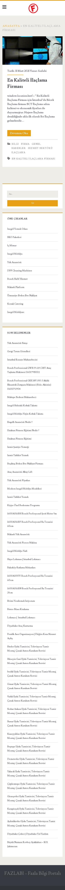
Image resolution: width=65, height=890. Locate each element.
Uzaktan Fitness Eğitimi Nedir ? (23, 430)
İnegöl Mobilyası (15, 312)
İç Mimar (11, 245)
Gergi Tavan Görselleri (18, 351)
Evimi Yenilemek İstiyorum (21, 601)
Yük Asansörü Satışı (17, 343)
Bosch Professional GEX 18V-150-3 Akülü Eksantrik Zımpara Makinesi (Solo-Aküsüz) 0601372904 (29, 384)
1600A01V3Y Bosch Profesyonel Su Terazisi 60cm (30, 578)
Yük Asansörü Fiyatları (18, 480)
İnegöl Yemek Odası (17, 229)
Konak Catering (15, 303)
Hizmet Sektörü (40, 148)
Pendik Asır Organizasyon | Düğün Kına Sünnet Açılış (31, 636)
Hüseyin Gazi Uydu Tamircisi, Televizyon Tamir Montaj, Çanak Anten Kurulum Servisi (31, 661)
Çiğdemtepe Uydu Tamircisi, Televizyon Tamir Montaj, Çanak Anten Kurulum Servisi (31, 786)
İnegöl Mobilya (14, 254)
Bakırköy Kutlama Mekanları (21, 567)
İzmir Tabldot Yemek (17, 455)
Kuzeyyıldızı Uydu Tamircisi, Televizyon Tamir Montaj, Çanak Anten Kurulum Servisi (31, 736)
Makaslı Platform (15, 287)
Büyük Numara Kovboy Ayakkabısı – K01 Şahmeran (27, 844)
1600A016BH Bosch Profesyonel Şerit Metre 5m (32, 513)
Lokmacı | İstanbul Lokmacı (21, 617)
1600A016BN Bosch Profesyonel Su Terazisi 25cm (30, 590)
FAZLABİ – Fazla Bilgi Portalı (32, 873)
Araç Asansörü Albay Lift (19, 472)
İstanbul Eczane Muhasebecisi (22, 359)
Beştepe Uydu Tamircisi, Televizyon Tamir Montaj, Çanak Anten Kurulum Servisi (28, 748)
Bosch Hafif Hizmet (17, 279)
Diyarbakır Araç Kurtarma (20, 626)
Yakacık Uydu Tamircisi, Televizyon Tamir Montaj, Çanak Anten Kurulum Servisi (28, 773)
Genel (36, 144)
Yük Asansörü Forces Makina (22, 542)
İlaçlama (18, 152)
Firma (25, 144)
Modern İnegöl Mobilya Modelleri (24, 488)
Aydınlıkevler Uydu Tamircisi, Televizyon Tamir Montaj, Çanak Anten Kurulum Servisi (31, 823)
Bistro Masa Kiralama (18, 609)
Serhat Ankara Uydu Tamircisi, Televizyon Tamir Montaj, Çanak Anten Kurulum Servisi (31, 711)
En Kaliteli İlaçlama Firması (32, 50)
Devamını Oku (20, 133)
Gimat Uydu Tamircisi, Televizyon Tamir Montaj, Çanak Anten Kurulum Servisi (32, 686)
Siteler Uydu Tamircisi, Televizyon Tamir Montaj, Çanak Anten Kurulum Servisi (28, 648)
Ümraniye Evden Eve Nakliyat (22, 295)
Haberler (18, 148)
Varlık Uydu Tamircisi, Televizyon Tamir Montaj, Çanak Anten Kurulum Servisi (31, 698)
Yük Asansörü (14, 262)
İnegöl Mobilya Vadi (17, 551)
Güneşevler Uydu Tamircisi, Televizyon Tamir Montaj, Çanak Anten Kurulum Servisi (30, 798)
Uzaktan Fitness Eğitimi (19, 438)
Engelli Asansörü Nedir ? (19, 422)
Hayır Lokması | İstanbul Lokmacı (23, 559)
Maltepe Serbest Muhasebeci (21, 397)
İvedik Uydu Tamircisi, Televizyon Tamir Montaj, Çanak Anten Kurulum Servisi (31, 673)
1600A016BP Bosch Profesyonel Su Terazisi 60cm (30, 524)
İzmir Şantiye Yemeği (18, 447)
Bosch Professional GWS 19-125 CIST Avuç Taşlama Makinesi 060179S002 (29, 370)
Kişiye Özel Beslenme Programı (23, 505)
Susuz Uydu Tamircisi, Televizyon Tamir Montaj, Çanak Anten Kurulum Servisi (32, 723)
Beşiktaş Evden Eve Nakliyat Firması (25, 463)
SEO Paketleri (14, 237)
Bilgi (15, 144)
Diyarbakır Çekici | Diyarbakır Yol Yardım (27, 834)
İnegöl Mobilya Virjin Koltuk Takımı (25, 413)
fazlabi (42, 71)
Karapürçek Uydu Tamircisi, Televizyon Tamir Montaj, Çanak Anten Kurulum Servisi (30, 811)
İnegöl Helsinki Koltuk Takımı (22, 405)
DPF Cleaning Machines (19, 270)
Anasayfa (11, 26)
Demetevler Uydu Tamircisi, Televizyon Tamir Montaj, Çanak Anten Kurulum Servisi (30, 761)
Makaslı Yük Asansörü (18, 534)
